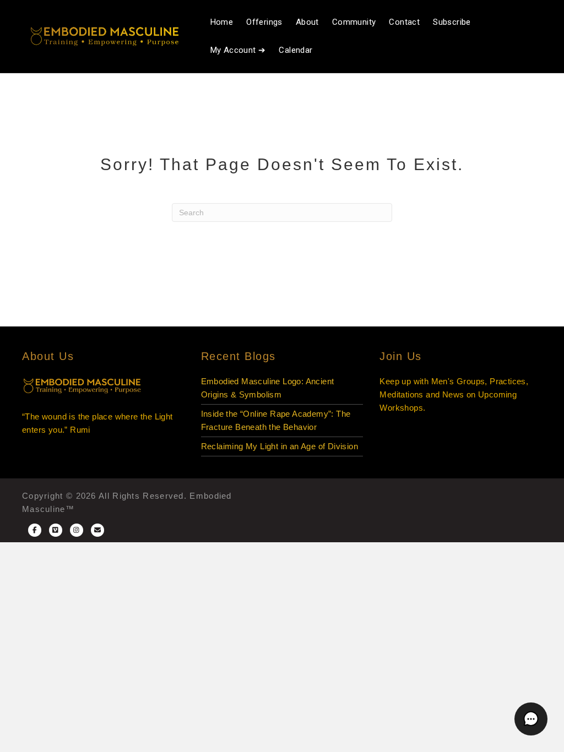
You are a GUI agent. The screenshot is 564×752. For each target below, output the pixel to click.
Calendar (295, 50)
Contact (404, 22)
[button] (530, 718)
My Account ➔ (238, 50)
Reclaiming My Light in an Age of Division (279, 446)
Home (222, 22)
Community (354, 22)
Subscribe (452, 22)
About (307, 22)
